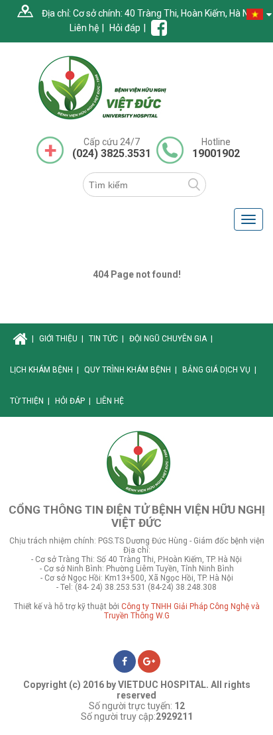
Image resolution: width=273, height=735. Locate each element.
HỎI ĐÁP (73, 401)
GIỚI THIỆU (61, 338)
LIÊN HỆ (110, 401)
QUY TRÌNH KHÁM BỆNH (130, 369)
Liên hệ (84, 28)
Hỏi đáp (124, 28)
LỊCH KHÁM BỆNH (44, 369)
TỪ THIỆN (30, 401)
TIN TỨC (106, 338)
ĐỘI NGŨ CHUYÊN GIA (171, 338)
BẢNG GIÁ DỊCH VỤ (219, 369)
